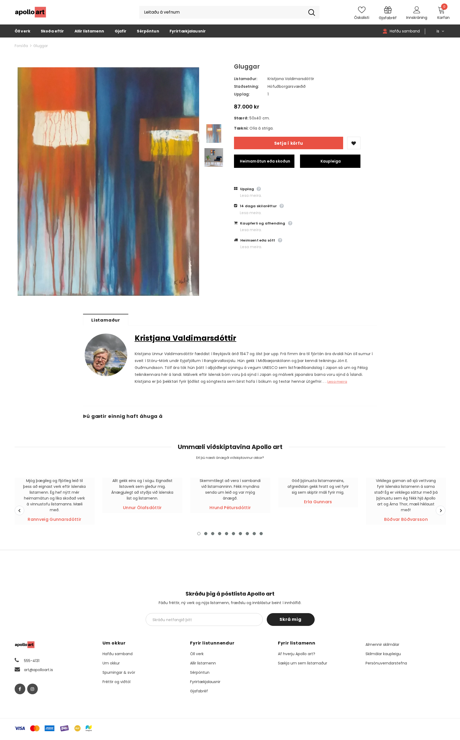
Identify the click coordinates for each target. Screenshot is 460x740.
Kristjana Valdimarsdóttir (291, 78)
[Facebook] (20, 689)
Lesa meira (337, 381)
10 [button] (261, 533)
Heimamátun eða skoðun (265, 161)
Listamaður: (245, 78)
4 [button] (219, 533)
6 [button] (233, 533)
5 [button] (226, 533)
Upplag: (241, 94)
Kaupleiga (331, 161)
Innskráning (416, 17)
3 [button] (212, 533)
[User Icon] (417, 9)
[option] (108, 181)
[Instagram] (32, 689)
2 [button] (205, 533)
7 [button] (240, 533)
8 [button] (247, 533)
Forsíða (21, 45)
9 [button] (254, 533)
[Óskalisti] (353, 143)
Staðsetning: (246, 86)
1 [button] (198, 533)
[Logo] (31, 12)
